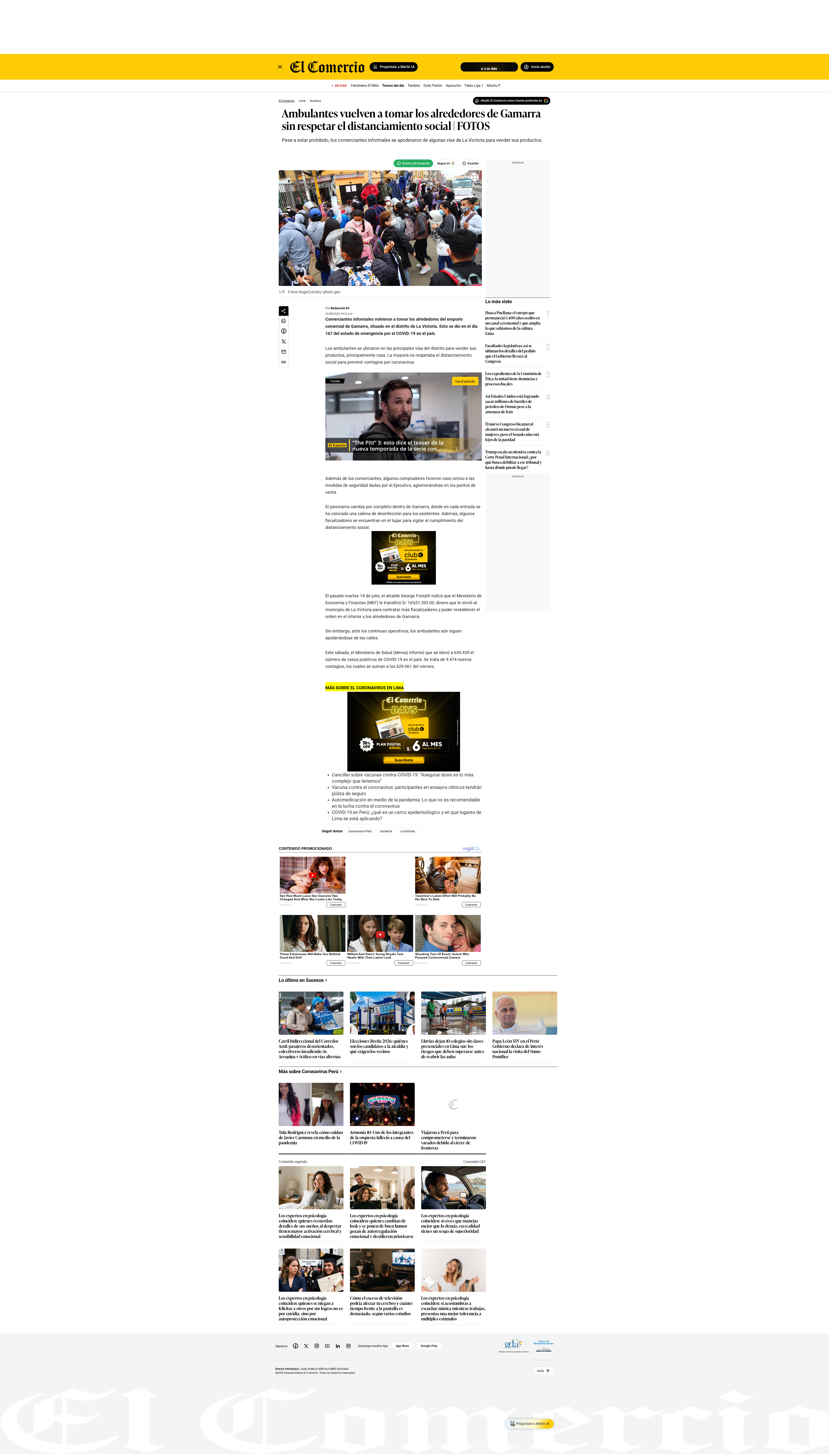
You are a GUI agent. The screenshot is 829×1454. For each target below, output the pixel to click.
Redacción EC (340, 308)
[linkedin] (337, 1339)
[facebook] (295, 1339)
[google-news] (348, 1339)
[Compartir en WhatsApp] (283, 321)
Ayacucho (453, 86)
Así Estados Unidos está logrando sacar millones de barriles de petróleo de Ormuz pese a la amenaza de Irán (512, 403)
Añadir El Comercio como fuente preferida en (511, 100)
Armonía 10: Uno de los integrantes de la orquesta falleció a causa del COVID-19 (381, 1131)
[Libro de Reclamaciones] (544, 1339)
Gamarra (386, 831)
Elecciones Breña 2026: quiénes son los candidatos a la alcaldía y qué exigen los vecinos (379, 1039)
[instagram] (316, 1339)
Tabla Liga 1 (473, 86)
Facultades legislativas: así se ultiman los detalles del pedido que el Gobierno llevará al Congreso (510, 353)
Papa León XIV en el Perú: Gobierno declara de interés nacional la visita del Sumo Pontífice (517, 1041)
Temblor (414, 86)
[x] (306, 1339)
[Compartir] (283, 311)
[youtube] (327, 1339)
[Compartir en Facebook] (283, 331)
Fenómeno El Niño (365, 86)
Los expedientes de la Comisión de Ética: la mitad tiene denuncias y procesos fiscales (513, 378)
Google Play (429, 1339)
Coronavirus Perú (360, 831)
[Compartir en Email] (283, 352)
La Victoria (407, 831)
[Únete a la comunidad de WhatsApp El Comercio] (413, 163)
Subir (540, 1364)
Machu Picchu (498, 86)
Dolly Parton (433, 86)
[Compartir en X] (283, 341)
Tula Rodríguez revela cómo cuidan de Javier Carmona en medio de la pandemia (311, 1131)
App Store (402, 1339)
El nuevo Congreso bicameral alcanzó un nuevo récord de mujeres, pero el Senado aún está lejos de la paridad (512, 431)
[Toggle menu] (280, 67)
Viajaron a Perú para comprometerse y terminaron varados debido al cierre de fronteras (448, 1133)
